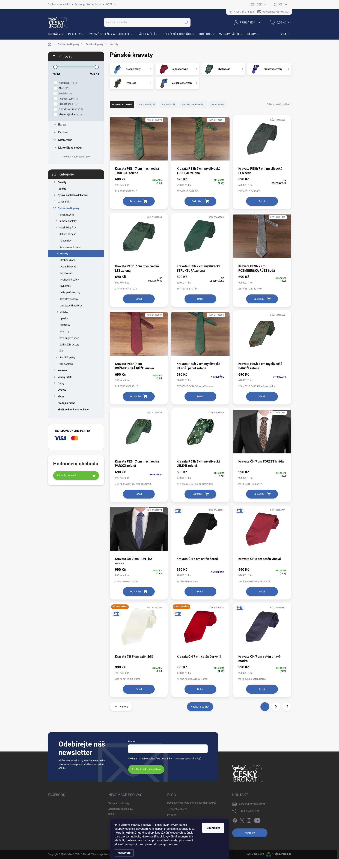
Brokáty (62, 182)
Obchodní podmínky (59, 4)
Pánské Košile (66, 214)
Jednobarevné (68, 266)
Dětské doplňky (67, 357)
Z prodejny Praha (70, 109)
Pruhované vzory (69, 279)
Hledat (186, 22)
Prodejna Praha (66, 403)
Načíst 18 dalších (200, 706)
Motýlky (64, 312)
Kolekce (62, 370)
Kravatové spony (69, 299)
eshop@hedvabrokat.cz (252, 804)
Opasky (64, 318)
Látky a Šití (64, 201)
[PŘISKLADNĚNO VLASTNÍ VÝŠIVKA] (138, 628)
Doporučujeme (122, 104)
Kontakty (250, 832)
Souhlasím (213, 828)
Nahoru (124, 706)
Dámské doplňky (68, 221)
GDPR (109, 4)
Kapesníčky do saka (70, 247)
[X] (242, 819)
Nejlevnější (147, 104)
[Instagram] (249, 819)
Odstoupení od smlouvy (88, 4)
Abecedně (217, 104)
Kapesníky (65, 240)
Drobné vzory (67, 260)
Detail (262, 201)
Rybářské (65, 286)
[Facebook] (234, 819)
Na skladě (67, 82)
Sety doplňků (66, 364)
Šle (61, 351)
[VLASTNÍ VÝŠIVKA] (200, 531)
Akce (64, 88)
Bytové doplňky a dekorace (73, 195)
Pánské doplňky (67, 227)
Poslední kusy (68, 98)
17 (286, 706)
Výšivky (62, 390)
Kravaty (64, 253)
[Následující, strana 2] (275, 706)
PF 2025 (171, 815)
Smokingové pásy (69, 338)
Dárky (61, 383)
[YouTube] (257, 819)
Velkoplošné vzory (70, 292)
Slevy (61, 396)
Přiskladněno (68, 104)
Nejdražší (168, 104)
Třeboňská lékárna (177, 809)
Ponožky (64, 331)
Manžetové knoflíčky (71, 305)
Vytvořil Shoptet (255, 854)
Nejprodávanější (193, 104)
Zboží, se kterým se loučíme (73, 409)
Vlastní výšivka (70, 114)
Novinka (65, 93)
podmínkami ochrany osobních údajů (181, 758)
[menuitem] (56, 34)
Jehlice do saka (68, 234)
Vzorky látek (65, 377)
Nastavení (124, 852)
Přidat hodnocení (66, 475)
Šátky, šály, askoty (69, 344)
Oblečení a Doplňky (68, 208)
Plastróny (65, 325)
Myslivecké (66, 273)
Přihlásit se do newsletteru (146, 769)
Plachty (62, 188)
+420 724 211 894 (249, 811)
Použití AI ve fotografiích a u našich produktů (191, 802)
